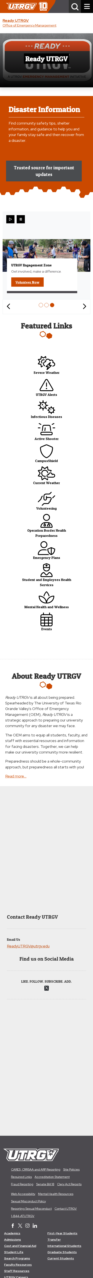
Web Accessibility (23, 1194)
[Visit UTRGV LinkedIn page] (34, 1226)
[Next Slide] (84, 306)
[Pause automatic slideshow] (20, 219)
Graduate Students (62, 1252)
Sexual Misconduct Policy (28, 1201)
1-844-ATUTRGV (22, 1216)
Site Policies (71, 1169)
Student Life (13, 1252)
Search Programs (17, 1258)
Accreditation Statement (52, 1177)
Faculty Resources (18, 1265)
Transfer (54, 1239)
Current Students (60, 1258)
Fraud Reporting (22, 1184)
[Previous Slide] (9, 306)
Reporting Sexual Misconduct (31, 1209)
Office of (29, 25)
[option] (41, 305)
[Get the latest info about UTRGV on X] (20, 1226)
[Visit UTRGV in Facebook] (12, 1226)
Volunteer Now (30, 282)
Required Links (21, 1177)
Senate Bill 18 (45, 1184)
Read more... (15, 776)
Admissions (12, 1239)
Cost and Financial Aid (20, 1246)
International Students (64, 1246)
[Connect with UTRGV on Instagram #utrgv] (27, 1226)
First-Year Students (62, 1233)
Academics (12, 1233)
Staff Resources (16, 1271)
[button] (75, 6)
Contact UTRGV (66, 1209)
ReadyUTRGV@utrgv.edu (28, 946)
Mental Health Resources (55, 1194)
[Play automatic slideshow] (10, 219)
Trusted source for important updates (44, 171)
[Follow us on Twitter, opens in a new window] (46, 987)
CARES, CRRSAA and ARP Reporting (35, 1169)
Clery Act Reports (69, 1184)
